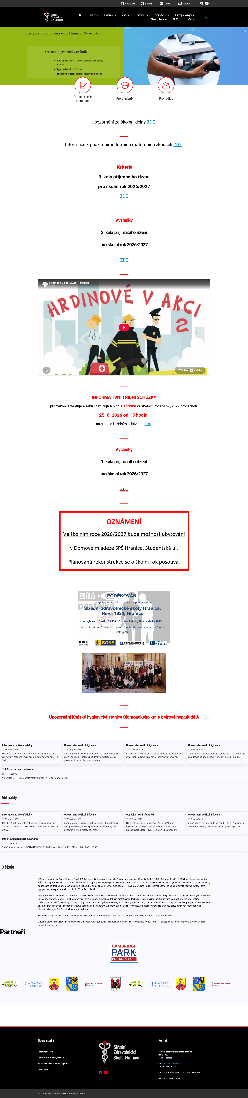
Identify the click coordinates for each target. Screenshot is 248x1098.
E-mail (167, 4)
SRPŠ (175, 19)
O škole (91, 15)
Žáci (124, 15)
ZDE (151, 122)
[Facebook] (201, 4)
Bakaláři (148, 4)
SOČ (189, 19)
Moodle (186, 4)
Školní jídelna (157, 19)
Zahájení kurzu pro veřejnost (18, 769)
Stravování (130, 4)
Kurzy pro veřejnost (185, 15)
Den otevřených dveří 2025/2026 (20, 838)
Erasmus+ (140, 15)
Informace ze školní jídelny (17, 745)
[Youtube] (206, 4)
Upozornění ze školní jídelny (80, 745)
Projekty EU (160, 15)
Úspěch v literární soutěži (140, 814)
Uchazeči (108, 15)
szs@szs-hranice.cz (173, 1064)
